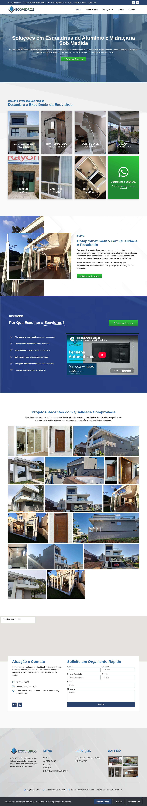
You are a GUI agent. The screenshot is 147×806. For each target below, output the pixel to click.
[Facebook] (133, 2)
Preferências (134, 802)
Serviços (106, 10)
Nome (69, 667)
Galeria (121, 10)
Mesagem (71, 689)
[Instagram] (137, 2)
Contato (132, 10)
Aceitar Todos (102, 802)
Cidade (105, 674)
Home (79, 10)
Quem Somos (92, 10)
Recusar (118, 802)
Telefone (105, 667)
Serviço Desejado (74, 674)
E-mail (69, 682)
